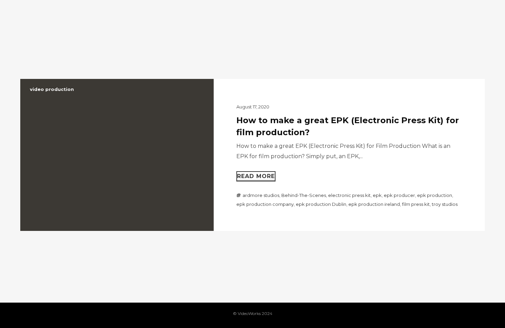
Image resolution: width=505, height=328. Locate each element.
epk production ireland (374, 204)
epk (377, 195)
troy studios (445, 204)
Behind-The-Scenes (303, 195)
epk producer (399, 195)
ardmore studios (261, 195)
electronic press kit (349, 195)
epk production (434, 195)
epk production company (265, 204)
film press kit (416, 204)
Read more (256, 176)
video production (52, 89)
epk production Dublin (321, 204)
